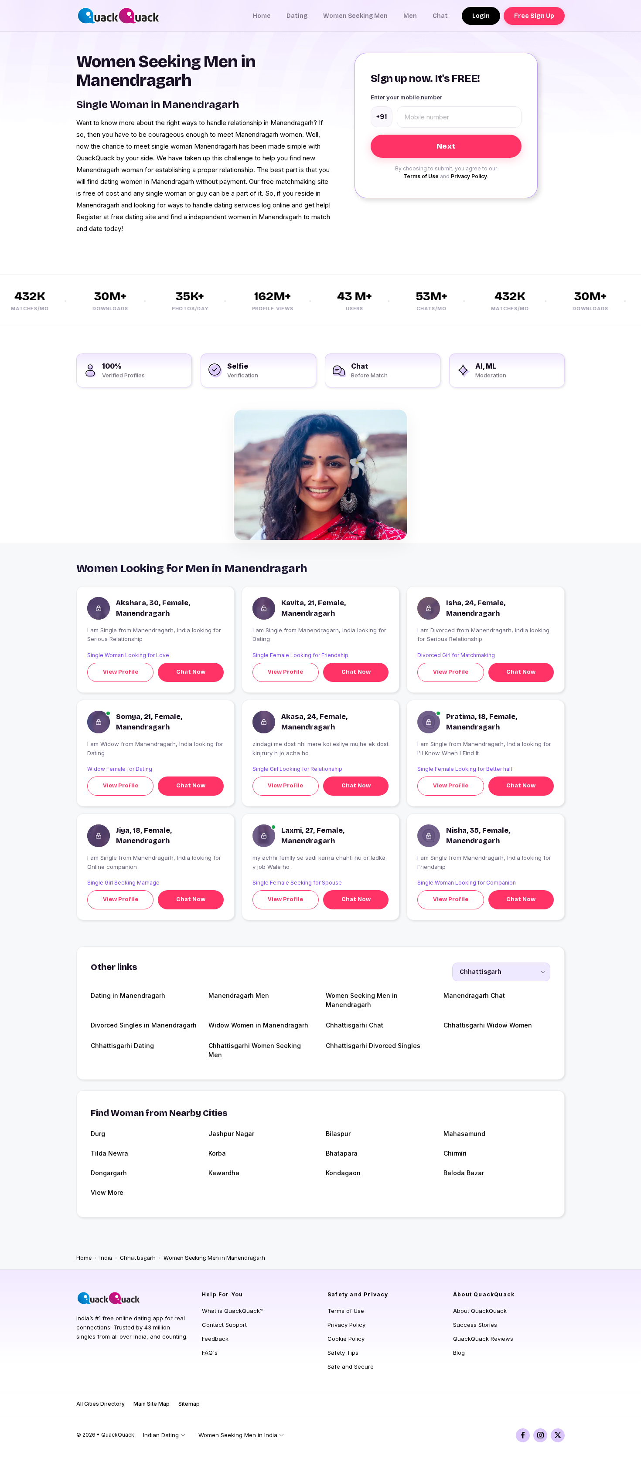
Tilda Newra (109, 1153)
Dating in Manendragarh (128, 995)
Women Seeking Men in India (237, 1434)
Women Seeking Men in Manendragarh (362, 1000)
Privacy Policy (469, 176)
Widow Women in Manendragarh (258, 1025)
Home (262, 16)
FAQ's (210, 1352)
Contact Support (224, 1324)
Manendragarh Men (238, 995)
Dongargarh (109, 1173)
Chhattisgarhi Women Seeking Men (254, 1050)
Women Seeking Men (355, 16)
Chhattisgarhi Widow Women (487, 1025)
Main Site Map (151, 1403)
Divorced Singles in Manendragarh (144, 1025)
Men (410, 16)
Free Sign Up (534, 16)
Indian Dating (161, 1434)
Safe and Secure (350, 1366)
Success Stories (475, 1324)
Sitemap (189, 1403)
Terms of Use (421, 176)
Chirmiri (455, 1153)
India (105, 1258)
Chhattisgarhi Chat (354, 1025)
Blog (459, 1352)
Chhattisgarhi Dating (122, 1045)
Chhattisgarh (138, 1258)
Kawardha (223, 1173)
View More (107, 1192)
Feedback (215, 1338)
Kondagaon (343, 1173)
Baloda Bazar (463, 1173)
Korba (217, 1153)
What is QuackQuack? (232, 1310)
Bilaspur (338, 1133)
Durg (98, 1133)
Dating (296, 16)
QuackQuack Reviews (483, 1338)
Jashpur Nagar (231, 1133)
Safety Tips (342, 1352)
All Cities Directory (100, 1403)
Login (481, 16)
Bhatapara (342, 1153)
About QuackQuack (480, 1310)
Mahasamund (464, 1133)
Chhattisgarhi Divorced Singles (373, 1045)
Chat (440, 16)
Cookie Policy (346, 1338)
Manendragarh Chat (474, 995)
